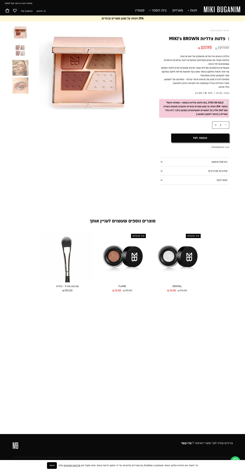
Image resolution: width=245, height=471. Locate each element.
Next (38, 66)
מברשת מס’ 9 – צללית (67, 286)
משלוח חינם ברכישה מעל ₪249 (18, 3)
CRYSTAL (177, 286)
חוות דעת (222, 180)
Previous (137, 66)
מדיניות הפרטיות (72, 465)
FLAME (122, 286)
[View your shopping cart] (7, 11)
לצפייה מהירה (190, 299)
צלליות (226, 30)
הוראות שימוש (219, 161)
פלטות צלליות (215, 30)
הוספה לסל (200, 138)
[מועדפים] (15, 10)
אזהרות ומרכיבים (218, 171)
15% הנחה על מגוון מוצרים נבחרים (123, 18)
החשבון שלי (26, 11)
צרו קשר (186, 443)
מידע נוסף (164, 299)
